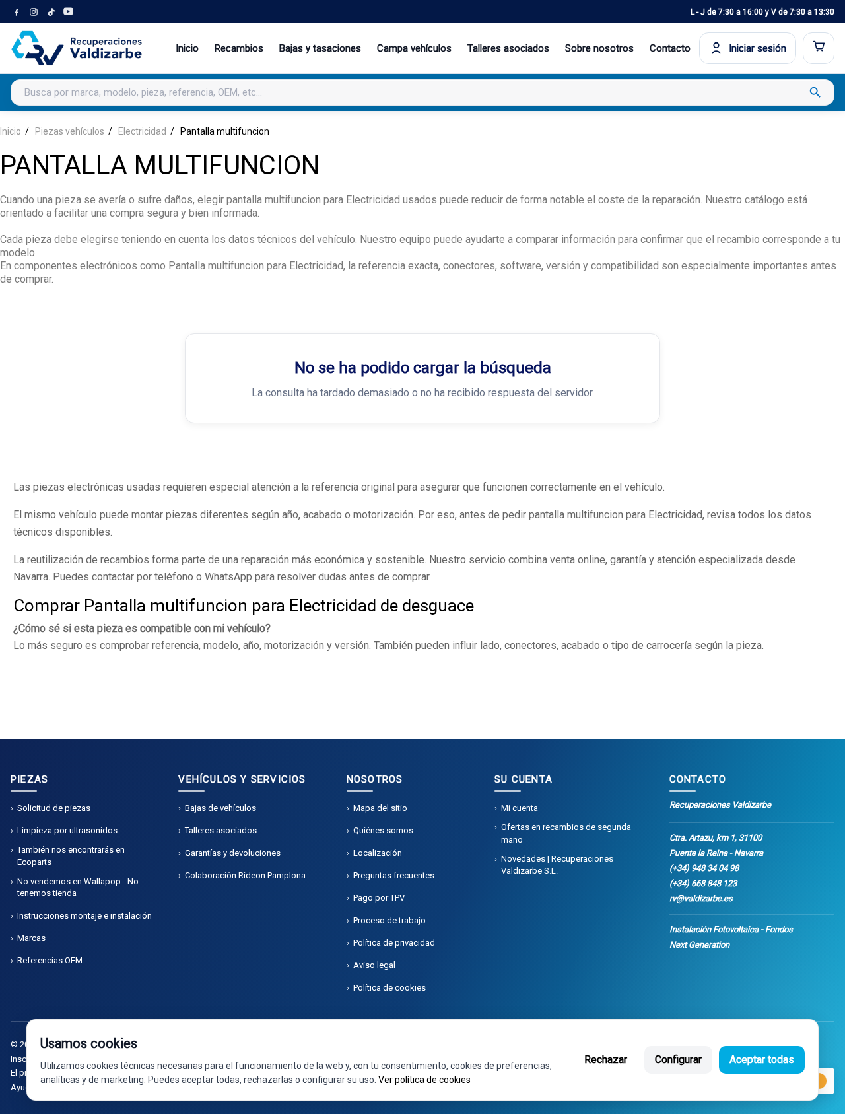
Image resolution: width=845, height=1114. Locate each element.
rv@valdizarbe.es (701, 898)
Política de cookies (389, 987)
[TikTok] (51, 12)
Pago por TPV (379, 898)
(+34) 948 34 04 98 (704, 868)
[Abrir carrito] (818, 48)
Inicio (187, 48)
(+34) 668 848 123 (703, 883)
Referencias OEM (50, 960)
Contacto (670, 48)
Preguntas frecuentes (393, 875)
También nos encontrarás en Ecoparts (71, 855)
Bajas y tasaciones (320, 48)
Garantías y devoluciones (233, 853)
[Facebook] (16, 12)
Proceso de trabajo (389, 920)
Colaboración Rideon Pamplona (245, 875)
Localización (377, 853)
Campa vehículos (414, 48)
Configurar (678, 1059)
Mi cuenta (519, 808)
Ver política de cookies (424, 1079)
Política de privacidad (394, 943)
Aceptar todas (761, 1059)
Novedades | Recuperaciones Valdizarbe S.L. (557, 865)
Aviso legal (374, 965)
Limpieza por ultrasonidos (67, 830)
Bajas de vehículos (220, 808)
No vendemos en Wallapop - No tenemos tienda (78, 887)
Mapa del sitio (380, 808)
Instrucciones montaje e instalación (84, 916)
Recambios (239, 48)
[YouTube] (68, 12)
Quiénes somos (383, 830)
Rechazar (605, 1059)
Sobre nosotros (599, 48)
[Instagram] (34, 12)
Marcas (31, 938)
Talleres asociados (508, 48)
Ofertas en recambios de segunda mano (566, 833)
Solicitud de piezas (53, 808)
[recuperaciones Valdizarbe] (77, 48)
